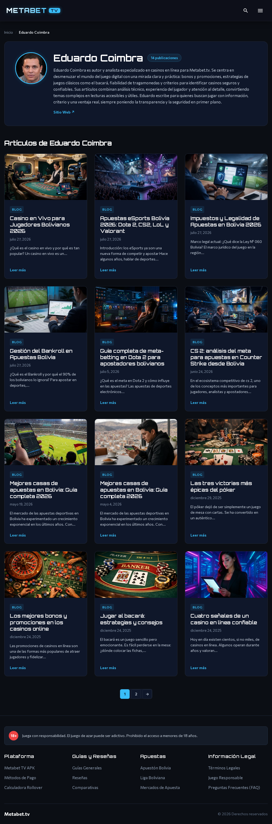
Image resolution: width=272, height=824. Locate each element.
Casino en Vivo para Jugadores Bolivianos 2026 (40, 224)
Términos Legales (224, 767)
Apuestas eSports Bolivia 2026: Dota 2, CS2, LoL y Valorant (134, 224)
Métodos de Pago (20, 777)
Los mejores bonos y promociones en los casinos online (38, 622)
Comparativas (85, 787)
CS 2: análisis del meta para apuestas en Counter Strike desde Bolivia (226, 357)
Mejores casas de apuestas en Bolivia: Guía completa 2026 (43, 489)
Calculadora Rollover (23, 787)
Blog (17, 209)
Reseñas (79, 777)
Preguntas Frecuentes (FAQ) (234, 787)
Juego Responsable (225, 777)
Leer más (18, 270)
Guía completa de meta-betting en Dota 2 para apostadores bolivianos (132, 357)
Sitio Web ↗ (64, 112)
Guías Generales (87, 767)
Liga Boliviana (152, 777)
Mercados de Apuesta (160, 787)
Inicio (8, 32)
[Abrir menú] (260, 10)
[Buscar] (246, 11)
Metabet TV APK (19, 767)
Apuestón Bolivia (155, 767)
